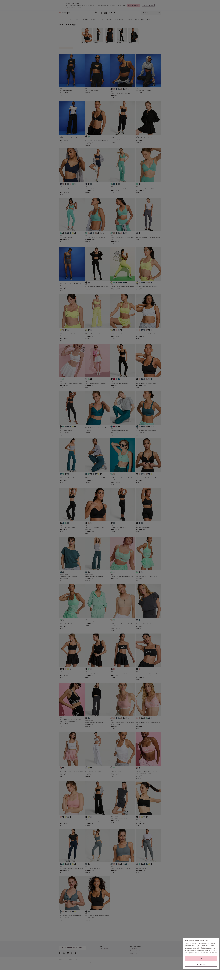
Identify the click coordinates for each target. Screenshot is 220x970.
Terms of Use (213, 952)
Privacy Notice (203, 952)
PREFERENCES (201, 964)
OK (201, 958)
